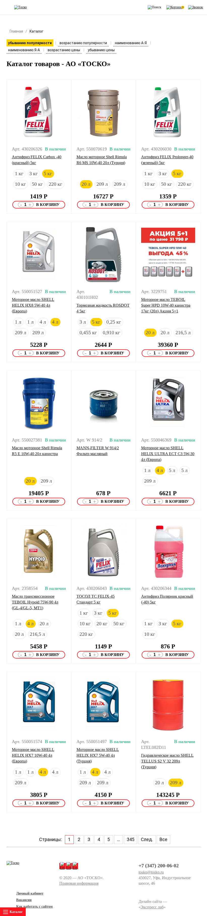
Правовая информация (78, 883)
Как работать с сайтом (34, 906)
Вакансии (24, 900)
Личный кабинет (29, 893)
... (118, 839)
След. (147, 839)
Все (163, 839)
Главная (16, 31)
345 (130, 839)
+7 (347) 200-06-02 (159, 865)
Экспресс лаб (152, 907)
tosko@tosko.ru (151, 872)
